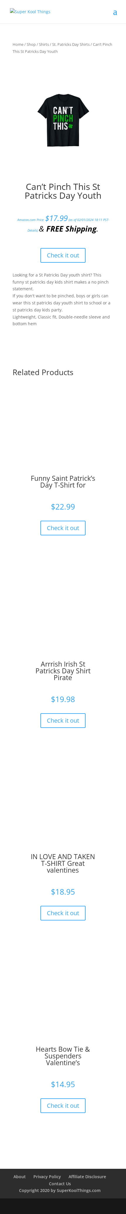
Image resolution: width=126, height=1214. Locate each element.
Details (32, 230)
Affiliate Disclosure (87, 1176)
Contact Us (60, 1183)
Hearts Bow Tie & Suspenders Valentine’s (63, 1055)
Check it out (63, 255)
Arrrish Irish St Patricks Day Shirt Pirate (63, 670)
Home (18, 44)
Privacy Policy (47, 1176)
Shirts (44, 44)
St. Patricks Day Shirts (71, 44)
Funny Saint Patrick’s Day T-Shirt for (63, 481)
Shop (31, 44)
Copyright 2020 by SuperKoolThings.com (60, 1190)
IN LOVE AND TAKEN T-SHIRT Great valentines (63, 863)
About (19, 1176)
